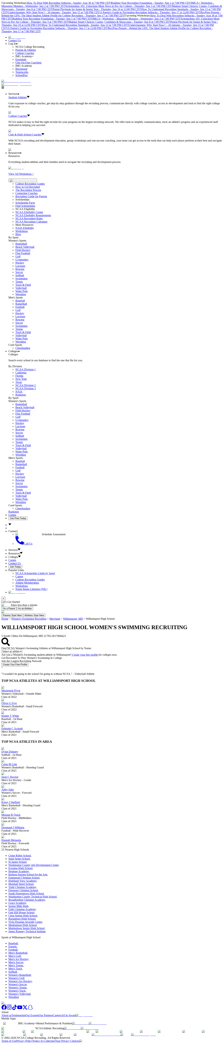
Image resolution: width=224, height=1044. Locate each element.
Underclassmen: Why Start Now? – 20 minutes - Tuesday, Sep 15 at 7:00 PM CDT (54, 12)
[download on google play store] (98, 1023)
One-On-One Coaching (28, 62)
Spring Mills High (18, 906)
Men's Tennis (15, 965)
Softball (19, 275)
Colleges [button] (13, 556)
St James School (17, 861)
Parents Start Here (12, 615)
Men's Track (15, 968)
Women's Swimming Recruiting (28, 618)
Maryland (54, 618)
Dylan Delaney (9, 751)
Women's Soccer (17, 984)
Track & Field (23, 284)
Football (19, 306)
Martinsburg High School (22, 925)
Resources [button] (14, 553)
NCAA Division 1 (25, 369)
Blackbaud (21, 68)
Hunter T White (10, 715)
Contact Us (14, 40)
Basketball (21, 243)
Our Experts (32, 1015)
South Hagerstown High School (26, 893)
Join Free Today (18, 518)
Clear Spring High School (22, 915)
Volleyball (21, 287)
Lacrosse (20, 265)
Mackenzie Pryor (10, 690)
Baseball (20, 300)
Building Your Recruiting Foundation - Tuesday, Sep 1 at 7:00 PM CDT (151, 2)
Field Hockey (22, 250)
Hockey (19, 262)
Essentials (20, 59)
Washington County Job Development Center (33, 865)
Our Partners (46, 1015)
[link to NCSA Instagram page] (9, 1008)
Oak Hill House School (21, 912)
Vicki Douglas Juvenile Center (25, 921)
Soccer (19, 272)
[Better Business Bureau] (106, 1034)
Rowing (19, 269)
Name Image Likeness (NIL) (31, 589)
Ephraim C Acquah (12, 728)
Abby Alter (7, 789)
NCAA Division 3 (25, 388)
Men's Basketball (17, 952)
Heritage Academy (18, 871)
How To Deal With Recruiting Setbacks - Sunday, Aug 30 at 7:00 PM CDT (68, 2)
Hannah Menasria (11, 840)
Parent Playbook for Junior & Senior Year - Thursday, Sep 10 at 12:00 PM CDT (97, 9)
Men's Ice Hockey (18, 959)
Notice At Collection (43, 1040)
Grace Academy (17, 902)
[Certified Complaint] (143, 1034)
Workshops (21, 585)
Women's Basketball (19, 974)
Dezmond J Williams (12, 827)
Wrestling (20, 294)
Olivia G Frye (9, 703)
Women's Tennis (17, 987)
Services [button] (13, 549)
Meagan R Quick (10, 814)
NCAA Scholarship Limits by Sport (35, 573)
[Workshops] (16, 167)
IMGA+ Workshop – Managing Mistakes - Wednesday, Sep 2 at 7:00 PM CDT (136, 18)
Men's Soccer (15, 962)
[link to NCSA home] (6, 1003)
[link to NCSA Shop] (16, 37)
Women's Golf (16, 978)
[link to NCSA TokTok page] (14, 1008)
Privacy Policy (24, 1040)
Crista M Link (9, 764)
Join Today (15, 566)
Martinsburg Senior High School (26, 928)
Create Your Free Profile (15, 664)
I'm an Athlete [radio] (25, 608)
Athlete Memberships (27, 582)
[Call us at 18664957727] (16, 81)
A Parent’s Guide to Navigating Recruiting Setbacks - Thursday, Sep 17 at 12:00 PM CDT (150, 12)
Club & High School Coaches (24, 134)
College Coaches (24, 53)
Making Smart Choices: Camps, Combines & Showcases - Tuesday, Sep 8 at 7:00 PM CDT (119, 21)
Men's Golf (14, 955)
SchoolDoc (21, 75)
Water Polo (21, 291)
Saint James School (19, 858)
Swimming (21, 278)
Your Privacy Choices (67, 1040)
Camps (12, 514)
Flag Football (22, 253)
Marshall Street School (20, 883)
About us (6, 1015)
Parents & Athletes (25, 49)
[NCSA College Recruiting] (17, 84)
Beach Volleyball (24, 246)
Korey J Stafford (10, 802)
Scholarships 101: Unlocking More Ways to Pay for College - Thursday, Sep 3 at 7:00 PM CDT (119, 6)
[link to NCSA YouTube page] (19, 1008)
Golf (17, 256)
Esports (12, 946)
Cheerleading (22, 348)
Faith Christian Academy (22, 909)
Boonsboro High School (21, 918)
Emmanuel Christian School (23, 877)
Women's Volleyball (19, 993)
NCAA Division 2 (25, 385)
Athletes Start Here (34, 615)
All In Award (68, 1015)
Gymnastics (21, 259)
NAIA (19, 391)
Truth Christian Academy (22, 887)
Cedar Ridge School (19, 855)
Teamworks (21, 72)
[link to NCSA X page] (25, 1008)
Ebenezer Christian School (23, 890)
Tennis (19, 281)
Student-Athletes (17, 97)
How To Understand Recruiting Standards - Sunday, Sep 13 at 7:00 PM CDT (85, 25)
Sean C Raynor (9, 776)
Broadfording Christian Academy (26, 899)
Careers (57, 1015)
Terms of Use (8, 1040)
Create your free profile (85, 654)
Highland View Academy (22, 880)
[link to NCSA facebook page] (4, 1008)
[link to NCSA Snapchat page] (30, 1008)
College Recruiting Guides (30, 183)
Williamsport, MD (73, 618)
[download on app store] (80, 1023)
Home (4, 618)
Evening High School (20, 868)
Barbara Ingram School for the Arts (27, 874)
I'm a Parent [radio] (9, 608)
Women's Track (17, 990)
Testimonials (18, 1015)
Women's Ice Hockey (20, 981)
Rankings (20, 394)
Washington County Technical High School (32, 896)
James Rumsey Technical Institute (27, 931)
